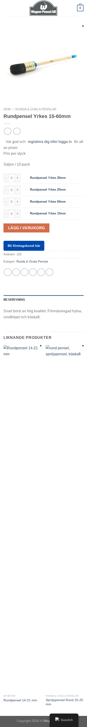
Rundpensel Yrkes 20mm (48, 177)
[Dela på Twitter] (24, 272)
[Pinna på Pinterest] (41, 272)
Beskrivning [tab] (14, 299)
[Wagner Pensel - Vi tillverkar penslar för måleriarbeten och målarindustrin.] (43, 8)
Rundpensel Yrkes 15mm (48, 213)
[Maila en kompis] (33, 272)
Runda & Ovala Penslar (35, 109)
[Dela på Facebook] (16, 272)
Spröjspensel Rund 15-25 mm (64, 702)
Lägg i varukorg (26, 228)
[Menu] (6, 8)
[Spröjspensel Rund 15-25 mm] (65, 518)
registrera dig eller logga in (50, 142)
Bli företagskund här (24, 245)
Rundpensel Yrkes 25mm (48, 189)
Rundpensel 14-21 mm (20, 700)
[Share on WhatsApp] (8, 272)
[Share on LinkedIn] (49, 272)
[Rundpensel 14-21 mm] (22, 518)
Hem (7, 109)
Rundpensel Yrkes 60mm (48, 201)
